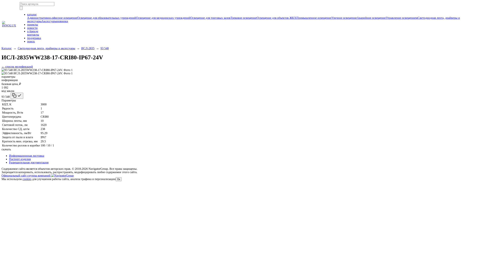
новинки (62, 21)
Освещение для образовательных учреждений (106, 17)
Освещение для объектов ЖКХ (276, 17)
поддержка (34, 38)
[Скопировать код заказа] (16, 96)
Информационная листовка (26, 155)
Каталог (6, 48)
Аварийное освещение (371, 17)
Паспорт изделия (20, 159)
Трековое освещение (244, 17)
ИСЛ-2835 (87, 48)
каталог (32, 14)
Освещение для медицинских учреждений (163, 17)
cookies (26, 179)
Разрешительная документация (28, 162)
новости (32, 28)
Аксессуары (49, 21)
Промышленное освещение (313, 17)
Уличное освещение (344, 17)
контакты (33, 34)
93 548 (104, 48)
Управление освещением (402, 17)
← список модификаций (17, 66)
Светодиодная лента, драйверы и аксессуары (46, 48)
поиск (31, 41)
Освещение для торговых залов (210, 17)
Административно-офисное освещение (52, 17)
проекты (32, 24)
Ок (118, 179)
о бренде (32, 31)
